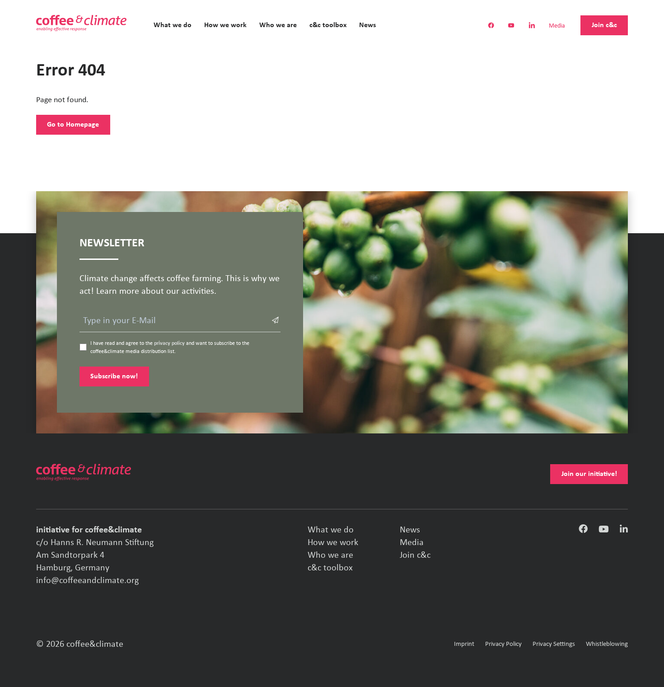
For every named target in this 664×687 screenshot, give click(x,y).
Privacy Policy (503, 644)
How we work (225, 25)
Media (557, 26)
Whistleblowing (607, 644)
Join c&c (604, 25)
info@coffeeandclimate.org (87, 580)
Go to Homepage (73, 124)
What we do (173, 25)
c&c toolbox (327, 25)
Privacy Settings (554, 644)
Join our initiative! (589, 474)
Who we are (278, 25)
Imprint (464, 644)
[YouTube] (604, 530)
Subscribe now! (114, 376)
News (367, 25)
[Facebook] (583, 531)
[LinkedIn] (624, 530)
